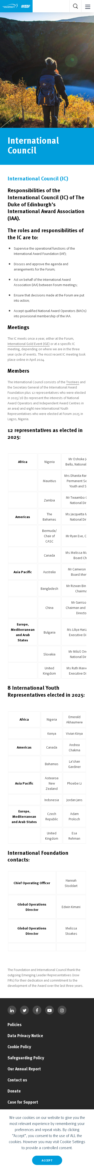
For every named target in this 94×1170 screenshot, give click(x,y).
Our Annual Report (24, 1069)
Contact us (17, 1080)
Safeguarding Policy (26, 1058)
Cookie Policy (19, 1047)
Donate (14, 1091)
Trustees (72, 381)
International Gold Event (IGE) (29, 343)
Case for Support (23, 1102)
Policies (15, 1025)
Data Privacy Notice (25, 1036)
